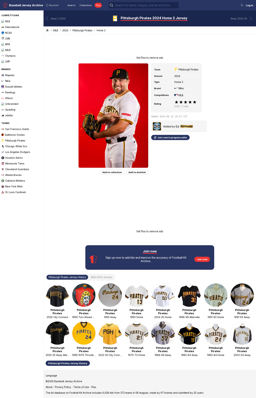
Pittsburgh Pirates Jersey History (67, 363)
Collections (86, 5)
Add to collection (112, 172)
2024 (65, 30)
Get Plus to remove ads (149, 57)
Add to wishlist (137, 172)
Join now (202, 259)
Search (71, 5)
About (49, 386)
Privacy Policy (63, 386)
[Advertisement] (149, 46)
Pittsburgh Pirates (82, 30)
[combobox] (146, 5)
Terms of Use (81, 386)
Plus (98, 5)
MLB (55, 30)
